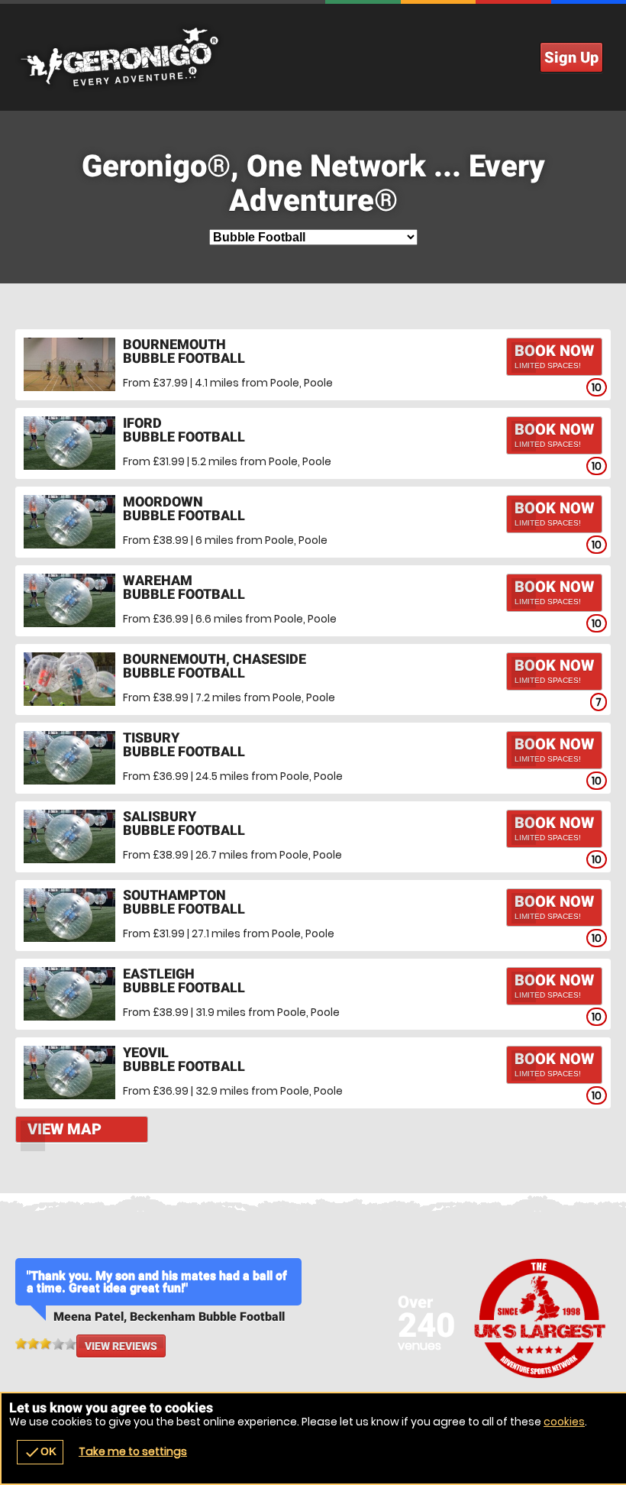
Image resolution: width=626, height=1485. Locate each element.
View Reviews (121, 1346)
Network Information (540, 1318)
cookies (564, 1421)
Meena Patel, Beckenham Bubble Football (169, 1316)
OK (40, 1452)
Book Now (554, 355)
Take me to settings (133, 1451)
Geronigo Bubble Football (313, 57)
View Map (64, 1129)
